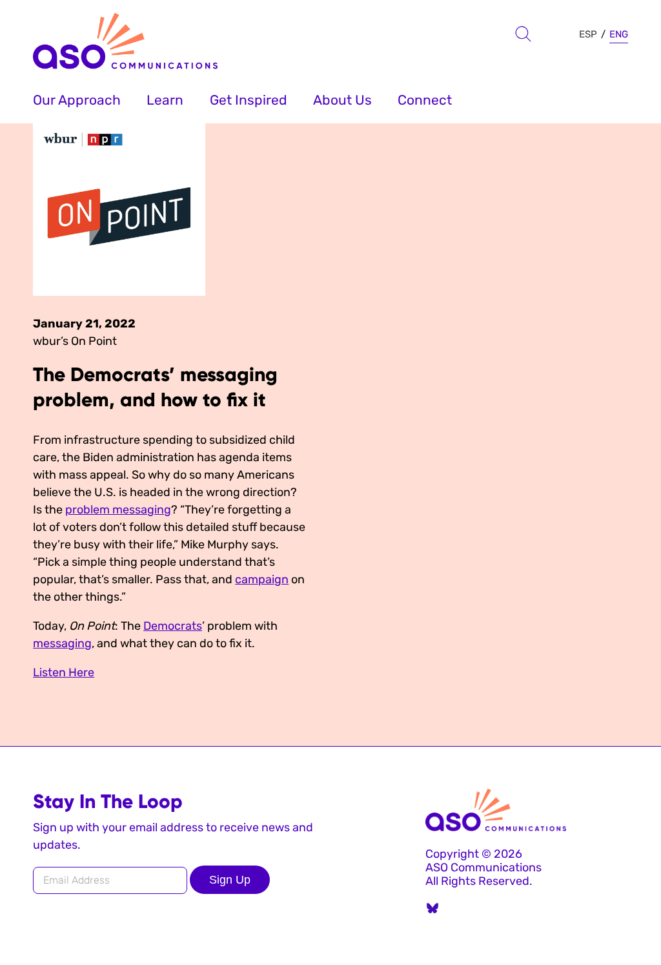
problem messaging (118, 510)
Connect (425, 100)
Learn (165, 100)
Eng (618, 34)
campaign (262, 579)
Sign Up (229, 879)
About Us (342, 100)
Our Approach (77, 100)
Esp (588, 34)
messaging (62, 643)
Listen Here (63, 672)
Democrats (172, 626)
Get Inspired (248, 100)
